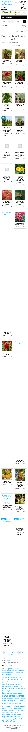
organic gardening (13, 708)
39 (22, 652)
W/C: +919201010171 (7, 1)
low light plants (14, 703)
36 (14, 652)
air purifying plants (9, 668)
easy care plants (19, 688)
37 (17, 652)
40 (2, 655)
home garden (7, 693)
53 (12, 655)
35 (12, 652)
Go (24, 22)
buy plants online (14, 679)
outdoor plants (5, 712)
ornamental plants (17, 710)
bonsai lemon (20, 672)
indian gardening (21, 698)
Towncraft (20, 726)
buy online (6, 674)
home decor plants (20, 691)
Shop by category (7, 17)
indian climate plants (12, 698)
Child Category (10, 684)
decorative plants (13, 686)
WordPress (11, 721)
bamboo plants (15, 670)
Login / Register (4, 8)
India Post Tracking (7, 4)
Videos (4, 721)
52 (9, 655)
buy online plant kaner (18, 675)
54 (14, 655)
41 (5, 655)
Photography (6, 714)
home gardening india (13, 695)
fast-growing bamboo (8, 691)
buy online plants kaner (8, 677)
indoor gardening (7, 701)
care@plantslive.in (7, 3)
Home (17, 31)
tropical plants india (9, 716)
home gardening (17, 693)
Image (4, 698)
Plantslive (9, 660)
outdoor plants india (14, 712)
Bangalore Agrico (13, 672)
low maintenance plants (11, 704)
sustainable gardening (17, 714)
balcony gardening (6, 670)
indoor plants (16, 701)
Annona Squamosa (21, 668)
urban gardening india (15, 719)
